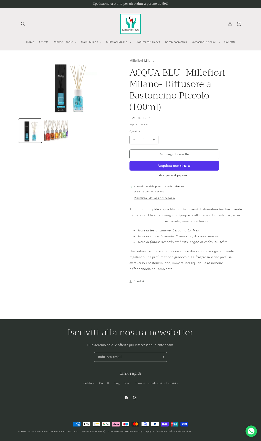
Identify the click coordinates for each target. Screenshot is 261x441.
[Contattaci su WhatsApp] (251, 431)
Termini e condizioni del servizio (156, 383)
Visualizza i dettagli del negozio (154, 198)
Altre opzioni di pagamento (174, 175)
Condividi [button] (140, 281)
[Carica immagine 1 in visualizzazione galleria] (30, 130)
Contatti (104, 383)
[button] (22, 23)
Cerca (127, 383)
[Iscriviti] (162, 357)
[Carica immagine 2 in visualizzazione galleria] (56, 130)
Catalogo (89, 383)
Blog (116, 383)
